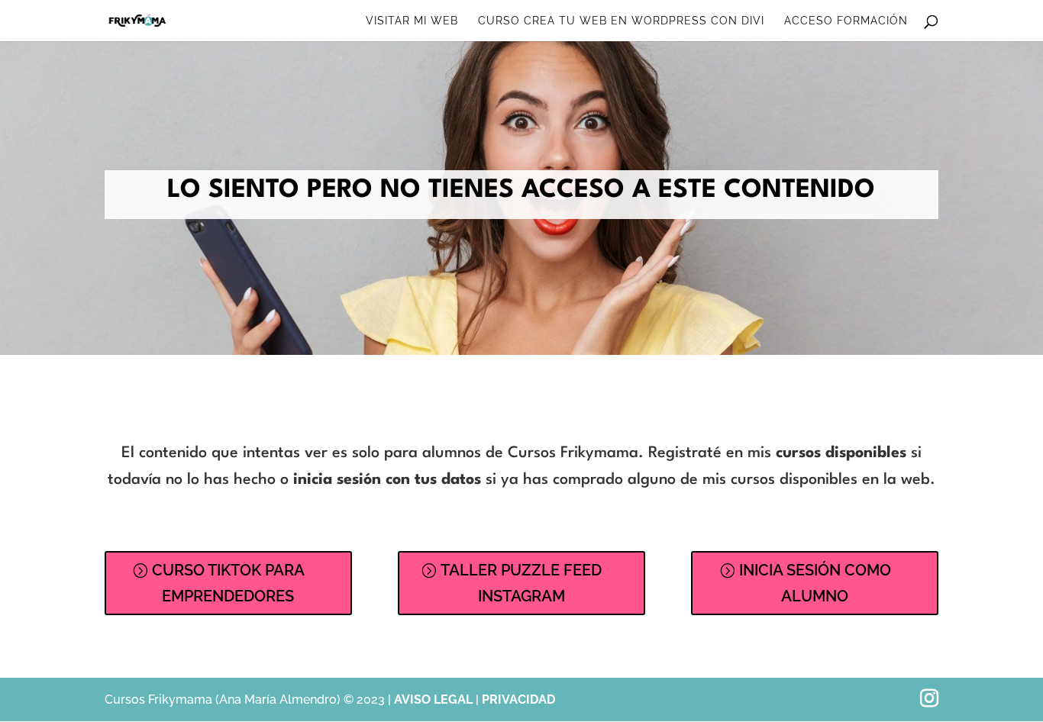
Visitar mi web (412, 21)
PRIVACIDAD (518, 699)
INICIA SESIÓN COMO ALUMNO (815, 583)
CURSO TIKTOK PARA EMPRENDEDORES (228, 583)
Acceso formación (846, 21)
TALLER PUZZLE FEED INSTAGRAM (521, 583)
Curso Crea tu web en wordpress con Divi (621, 21)
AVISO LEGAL (435, 699)
